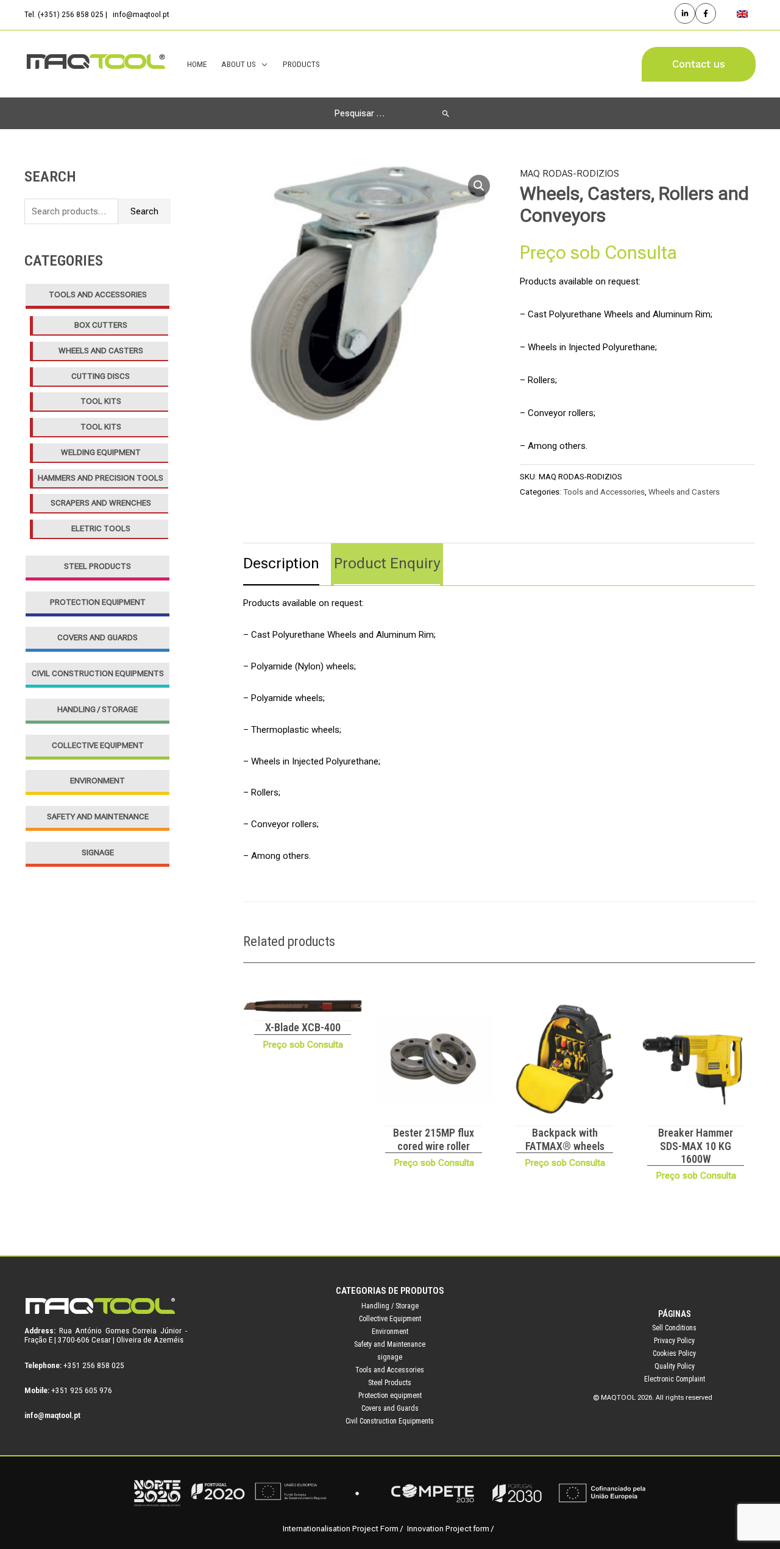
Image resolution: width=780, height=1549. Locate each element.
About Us (238, 64)
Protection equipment (98, 602)
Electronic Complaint (674, 1379)
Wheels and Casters (100, 350)
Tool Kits (100, 401)
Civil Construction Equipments (98, 673)
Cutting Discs (100, 376)
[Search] (446, 113)
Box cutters (100, 325)
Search (144, 211)
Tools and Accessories (98, 294)
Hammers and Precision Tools (100, 477)
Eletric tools (100, 528)
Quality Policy (674, 1366)
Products (301, 64)
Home (197, 64)
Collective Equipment (98, 745)
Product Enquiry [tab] (387, 563)
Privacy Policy (674, 1340)
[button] (699, 64)
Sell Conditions (674, 1328)
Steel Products (97, 566)
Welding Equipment (101, 452)
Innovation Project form (448, 1528)
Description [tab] (281, 563)
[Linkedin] (685, 13)
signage (98, 852)
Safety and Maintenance (98, 816)
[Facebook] (705, 13)
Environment (97, 780)
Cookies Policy (674, 1353)
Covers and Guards (97, 637)
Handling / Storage (97, 709)
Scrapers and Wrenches (101, 502)
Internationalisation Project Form (341, 1528)
